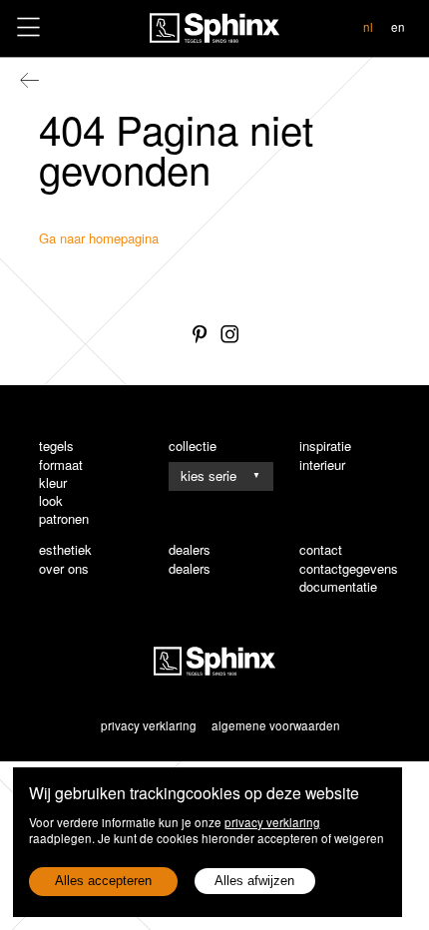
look (51, 501)
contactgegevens (348, 569)
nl (368, 27)
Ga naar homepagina (99, 238)
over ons (64, 569)
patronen (64, 519)
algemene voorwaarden (276, 725)
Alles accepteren (103, 880)
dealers (190, 569)
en (398, 27)
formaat (61, 465)
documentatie (338, 587)
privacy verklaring (272, 822)
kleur (53, 483)
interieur (322, 465)
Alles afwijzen (254, 880)
